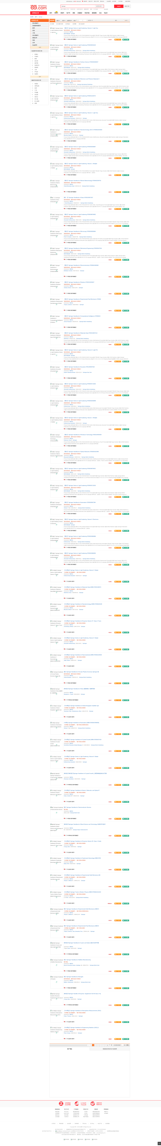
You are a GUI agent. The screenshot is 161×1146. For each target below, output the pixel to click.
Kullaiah (76, 745)
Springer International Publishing (84, 84)
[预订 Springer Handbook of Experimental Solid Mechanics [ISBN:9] (56, 914)
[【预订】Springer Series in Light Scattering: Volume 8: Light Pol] (56, 355)
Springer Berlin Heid (75, 812)
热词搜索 (107, 1123)
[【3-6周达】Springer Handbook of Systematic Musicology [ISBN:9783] (56, 863)
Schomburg (66, 626)
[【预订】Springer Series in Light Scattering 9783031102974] (56, 101)
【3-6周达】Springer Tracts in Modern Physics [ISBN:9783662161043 (82, 892)
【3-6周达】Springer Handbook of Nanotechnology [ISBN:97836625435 (83, 604)
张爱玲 (36, 74)
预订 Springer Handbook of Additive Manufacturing (77, 959)
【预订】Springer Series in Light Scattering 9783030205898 (80, 400)
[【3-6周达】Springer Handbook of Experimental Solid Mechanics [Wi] (56, 880)
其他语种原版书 (36, 25)
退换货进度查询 (96, 1115)
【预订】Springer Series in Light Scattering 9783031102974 (80, 96)
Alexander (66, 50)
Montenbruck (75, 711)
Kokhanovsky (72, 50)
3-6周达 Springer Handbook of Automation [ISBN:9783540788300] (81, 722)
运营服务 (106, 1113)
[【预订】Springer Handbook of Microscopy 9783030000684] (56, 237)
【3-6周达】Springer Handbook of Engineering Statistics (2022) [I (81, 1027)
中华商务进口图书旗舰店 (72, 700)
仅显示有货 (60, 23)
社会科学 (34, 45)
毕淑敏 (36, 92)
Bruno (69, 287)
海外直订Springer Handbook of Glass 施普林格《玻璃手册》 (80, 688)
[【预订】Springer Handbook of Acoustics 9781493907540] (56, 372)
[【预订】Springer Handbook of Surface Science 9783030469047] (56, 67)
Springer (40, 16)
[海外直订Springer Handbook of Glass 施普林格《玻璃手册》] (56, 694)
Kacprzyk (69, 321)
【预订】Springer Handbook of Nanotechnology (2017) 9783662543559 (83, 129)
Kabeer (65, 372)
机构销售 (77, 1123)
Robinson (66, 440)
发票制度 (57, 1113)
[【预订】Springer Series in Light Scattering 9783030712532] (56, 491)
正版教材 (79, 13)
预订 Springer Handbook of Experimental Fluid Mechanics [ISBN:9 (81, 926)
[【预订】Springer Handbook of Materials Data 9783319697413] (56, 338)
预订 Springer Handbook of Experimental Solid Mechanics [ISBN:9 (81, 909)
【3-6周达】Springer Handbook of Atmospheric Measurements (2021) (82, 1010)
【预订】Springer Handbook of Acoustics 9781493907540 (79, 367)
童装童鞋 (94, 13)
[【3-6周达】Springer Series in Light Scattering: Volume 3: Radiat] (56, 575)
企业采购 (114, 1)
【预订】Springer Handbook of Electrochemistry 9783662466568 (81, 265)
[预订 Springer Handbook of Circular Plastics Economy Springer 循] (56, 677)
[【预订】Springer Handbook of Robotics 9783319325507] (56, 287)
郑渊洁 (36, 54)
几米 (36, 69)
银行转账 (66, 1115)
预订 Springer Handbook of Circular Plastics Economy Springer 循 (81, 671)
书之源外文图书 (70, 581)
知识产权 (100, 1123)
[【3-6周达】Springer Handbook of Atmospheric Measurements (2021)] (56, 1016)
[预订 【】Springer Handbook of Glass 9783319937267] (56, 203)
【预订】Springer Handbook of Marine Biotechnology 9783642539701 (82, 180)
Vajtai (65, 660)
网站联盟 (61, 1123)
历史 (33, 30)
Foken (65, 1016)
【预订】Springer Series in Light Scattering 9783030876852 (80, 214)
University (69, 965)
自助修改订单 (76, 1116)
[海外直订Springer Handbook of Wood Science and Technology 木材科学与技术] (56, 829)
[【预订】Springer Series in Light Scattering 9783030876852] (56, 220)
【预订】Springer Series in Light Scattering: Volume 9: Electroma (81, 519)
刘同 (36, 88)
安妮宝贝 (37, 65)
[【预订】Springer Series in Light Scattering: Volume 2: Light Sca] (56, 33)
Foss (81, 931)
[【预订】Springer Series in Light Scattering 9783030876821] (56, 474)
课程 (74, 13)
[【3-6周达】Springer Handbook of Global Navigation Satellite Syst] (56, 711)
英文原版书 (35, 23)
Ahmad (73, 372)
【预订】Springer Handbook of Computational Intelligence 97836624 (82, 316)
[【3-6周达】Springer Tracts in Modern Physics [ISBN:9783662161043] (56, 897)
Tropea (65, 304)
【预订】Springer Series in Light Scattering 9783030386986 (80, 536)
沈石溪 (36, 94)
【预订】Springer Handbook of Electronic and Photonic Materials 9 (81, 79)
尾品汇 (68, 23)
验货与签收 (85, 1116)
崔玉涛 (36, 61)
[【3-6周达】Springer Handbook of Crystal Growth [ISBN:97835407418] (56, 745)
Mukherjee (71, 457)
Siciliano (66, 287)
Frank (68, 948)
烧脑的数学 (86, 9)
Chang (65, 846)
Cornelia (70, 270)
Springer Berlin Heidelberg (89, 50)
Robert (68, 660)
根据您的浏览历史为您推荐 (110, 1049)
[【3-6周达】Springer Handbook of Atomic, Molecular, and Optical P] (56, 796)
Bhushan (66, 135)
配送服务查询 (76, 1111)
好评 (63, 20)
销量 (58, 20)
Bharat (70, 135)
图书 (51, 13)
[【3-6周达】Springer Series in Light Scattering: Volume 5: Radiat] (56, 643)
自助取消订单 (76, 1115)
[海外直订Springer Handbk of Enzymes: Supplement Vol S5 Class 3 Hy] (56, 999)
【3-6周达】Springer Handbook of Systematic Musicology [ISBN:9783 (82, 858)
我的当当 (102, 1)
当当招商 (69, 1123)
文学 (33, 42)
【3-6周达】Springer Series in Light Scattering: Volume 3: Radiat (81, 570)
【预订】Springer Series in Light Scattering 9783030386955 (80, 553)
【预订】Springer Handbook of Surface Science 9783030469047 (81, 62)
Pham (65, 1033)
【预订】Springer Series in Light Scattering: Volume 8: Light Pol (81, 350)
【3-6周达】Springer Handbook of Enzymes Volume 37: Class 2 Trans (82, 621)
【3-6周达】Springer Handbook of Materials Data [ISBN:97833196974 (82, 587)
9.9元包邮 (95, 9)
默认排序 (52, 20)
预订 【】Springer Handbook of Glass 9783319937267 (78, 197)
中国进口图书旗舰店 (71, 39)
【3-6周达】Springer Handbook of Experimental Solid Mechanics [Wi (82, 875)
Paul (70, 440)
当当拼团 (109, 1)
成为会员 (79, 1)
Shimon (65, 508)
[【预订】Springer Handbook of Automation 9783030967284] (56, 508)
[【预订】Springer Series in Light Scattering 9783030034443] (56, 50)
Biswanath (66, 457)
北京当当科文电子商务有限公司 (69, 1134)
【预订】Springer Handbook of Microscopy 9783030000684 (80, 231)
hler (67, 897)
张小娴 (36, 99)
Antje (68, 846)
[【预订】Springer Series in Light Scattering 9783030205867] (56, 152)
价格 (75, 20)
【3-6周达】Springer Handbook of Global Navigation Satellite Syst (81, 705)
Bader (65, 863)
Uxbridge (78, 965)
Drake (65, 795)
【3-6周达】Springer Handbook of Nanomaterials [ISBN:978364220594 (83, 655)
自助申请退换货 (96, 1113)
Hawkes (70, 236)
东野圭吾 (37, 86)
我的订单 (90, 1)
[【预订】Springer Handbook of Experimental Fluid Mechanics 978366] (56, 304)
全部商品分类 (35, 13)
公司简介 (54, 1123)
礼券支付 (66, 1116)
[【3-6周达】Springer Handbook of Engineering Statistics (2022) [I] (56, 1033)
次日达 (85, 1113)
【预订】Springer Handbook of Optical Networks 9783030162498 (81, 451)
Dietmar (71, 626)
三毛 (36, 90)
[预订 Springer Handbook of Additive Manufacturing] (56, 965)
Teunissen (66, 711)
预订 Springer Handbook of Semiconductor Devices (77, 807)
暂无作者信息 (67, 33)
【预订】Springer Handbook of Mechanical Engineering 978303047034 (83, 248)
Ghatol (65, 186)
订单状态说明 (76, 1113)
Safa (68, 84)
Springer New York (87, 372)
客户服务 (121, 1)
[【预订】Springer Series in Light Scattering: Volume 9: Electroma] (56, 524)
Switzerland (70, 982)
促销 (53, 23)
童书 (33, 28)
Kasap (65, 84)
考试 (33, 40)
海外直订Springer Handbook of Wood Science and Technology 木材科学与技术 (84, 824)
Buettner (69, 677)
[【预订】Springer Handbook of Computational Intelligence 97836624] (56, 321)
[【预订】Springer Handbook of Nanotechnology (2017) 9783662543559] (56, 135)
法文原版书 (35, 35)
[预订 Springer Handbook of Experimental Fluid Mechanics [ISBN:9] (56, 931)
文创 (100, 13)
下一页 (110, 1045)
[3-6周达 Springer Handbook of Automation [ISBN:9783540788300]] (56, 728)
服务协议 (57, 1115)
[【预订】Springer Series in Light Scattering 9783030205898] (56, 406)
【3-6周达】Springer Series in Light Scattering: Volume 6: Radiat (81, 756)
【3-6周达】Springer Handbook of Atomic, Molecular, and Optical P (81, 790)
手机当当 (84, 1123)
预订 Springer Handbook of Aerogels (73, 976)
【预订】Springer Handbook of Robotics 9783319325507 (79, 282)
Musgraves (70, 203)
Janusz (65, 321)
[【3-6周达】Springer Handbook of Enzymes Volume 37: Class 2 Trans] (56, 626)
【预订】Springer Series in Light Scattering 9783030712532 (80, 485)
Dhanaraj (71, 745)
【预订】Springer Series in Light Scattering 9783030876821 (80, 468)
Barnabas (69, 186)
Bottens (65, 982)
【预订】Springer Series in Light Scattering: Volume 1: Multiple (80, 163)
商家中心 (106, 1111)
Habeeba (70, 372)
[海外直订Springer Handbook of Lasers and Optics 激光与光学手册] (56, 948)
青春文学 (34, 37)
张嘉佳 (36, 83)
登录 (75, 1)
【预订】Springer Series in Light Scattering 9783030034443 (80, 45)
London (73, 965)
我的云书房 (96, 1)
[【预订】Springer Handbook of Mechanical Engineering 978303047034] (56, 253)
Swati (73, 186)
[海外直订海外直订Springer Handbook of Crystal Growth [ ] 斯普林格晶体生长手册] (56, 779)
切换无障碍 (127, 1)
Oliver (80, 711)
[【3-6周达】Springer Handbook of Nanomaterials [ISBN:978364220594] (56, 660)
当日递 (85, 1111)
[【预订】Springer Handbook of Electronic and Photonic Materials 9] (56, 84)
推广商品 (69, 1049)
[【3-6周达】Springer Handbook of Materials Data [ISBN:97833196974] (56, 592)
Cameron (70, 304)
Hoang (68, 1033)
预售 (75, 23)
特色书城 (87, 13)
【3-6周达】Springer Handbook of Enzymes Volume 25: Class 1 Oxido (82, 841)
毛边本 (106, 13)
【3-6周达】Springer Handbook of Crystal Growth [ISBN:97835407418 (82, 739)
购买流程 (57, 1111)
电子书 (68, 13)
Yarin (73, 931)
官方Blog (92, 1123)
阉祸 (91, 9)
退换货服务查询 (96, 1111)
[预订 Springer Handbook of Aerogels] (56, 982)
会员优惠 (57, 1116)
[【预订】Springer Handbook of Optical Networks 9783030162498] (56, 457)
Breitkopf (66, 270)
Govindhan (66, 745)
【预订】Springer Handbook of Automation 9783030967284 (80, 502)
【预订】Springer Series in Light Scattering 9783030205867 (80, 146)
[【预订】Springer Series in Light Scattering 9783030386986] (56, 541)
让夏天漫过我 (80, 9)
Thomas (69, 1016)
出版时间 (69, 20)
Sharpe (65, 880)
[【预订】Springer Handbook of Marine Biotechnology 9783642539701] (56, 186)
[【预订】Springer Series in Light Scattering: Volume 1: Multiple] (56, 169)
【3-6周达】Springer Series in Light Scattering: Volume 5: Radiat (81, 638)
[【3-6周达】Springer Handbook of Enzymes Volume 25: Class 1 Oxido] (56, 846)
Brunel (65, 965)
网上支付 (66, 1111)
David (66, 203)
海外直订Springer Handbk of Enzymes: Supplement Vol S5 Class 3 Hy (82, 993)
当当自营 (82, 23)
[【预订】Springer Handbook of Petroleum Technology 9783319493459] (56, 440)
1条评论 (71, 235)
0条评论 (71, 32)
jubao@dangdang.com (101, 1132)
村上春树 (37, 101)
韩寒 (36, 103)
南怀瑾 (36, 63)
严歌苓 (36, 71)
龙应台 (36, 96)
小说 (33, 33)
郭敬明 (36, 67)
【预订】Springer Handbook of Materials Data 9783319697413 (80, 333)
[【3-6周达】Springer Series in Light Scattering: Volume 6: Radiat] (56, 762)
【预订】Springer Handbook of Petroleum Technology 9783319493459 (82, 434)
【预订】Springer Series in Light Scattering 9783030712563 (80, 383)
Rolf (68, 863)
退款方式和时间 (96, 1116)
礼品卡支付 (66, 1113)
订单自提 (86, 1115)
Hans (70, 592)
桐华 (36, 58)
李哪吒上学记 (66, 9)
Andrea (65, 677)
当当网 (31, 16)
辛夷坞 (36, 56)
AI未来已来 (72, 9)
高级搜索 (106, 9)
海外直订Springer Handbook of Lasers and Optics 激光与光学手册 (81, 942)
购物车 (85, 1)
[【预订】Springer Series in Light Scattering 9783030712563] (56, 389)
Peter (65, 236)
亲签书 (62, 13)
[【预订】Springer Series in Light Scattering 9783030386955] (56, 558)
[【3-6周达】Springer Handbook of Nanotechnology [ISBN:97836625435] (56, 609)
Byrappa (80, 745)
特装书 (56, 13)
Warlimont (66, 338)
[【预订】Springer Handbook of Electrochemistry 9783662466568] (56, 270)
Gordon (69, 795)
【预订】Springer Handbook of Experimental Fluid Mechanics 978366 (82, 299)
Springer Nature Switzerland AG (80, 829)
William (70, 880)
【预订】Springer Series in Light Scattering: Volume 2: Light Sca (81, 28)
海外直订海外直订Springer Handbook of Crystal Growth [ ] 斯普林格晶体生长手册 (85, 773)
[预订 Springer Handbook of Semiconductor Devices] (56, 812)
